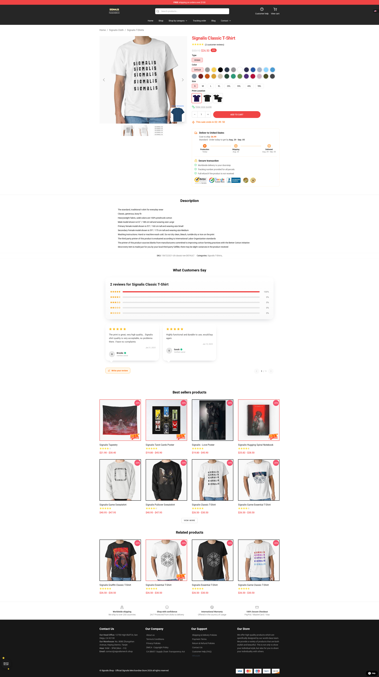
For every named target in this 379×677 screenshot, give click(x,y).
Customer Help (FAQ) (202, 651)
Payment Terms (199, 639)
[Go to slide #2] (143, 130)
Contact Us (197, 647)
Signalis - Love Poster (203, 444)
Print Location (198, 91)
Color (194, 65)
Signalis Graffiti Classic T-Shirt (115, 585)
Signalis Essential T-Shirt (158, 585)
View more (189, 520)
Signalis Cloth (116, 30)
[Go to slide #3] (159, 130)
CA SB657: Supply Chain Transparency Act (165, 651)
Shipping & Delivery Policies (204, 635)
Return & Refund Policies (203, 643)
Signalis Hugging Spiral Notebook (255, 444)
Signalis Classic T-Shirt (204, 504)
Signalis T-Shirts (135, 30)
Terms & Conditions (155, 639)
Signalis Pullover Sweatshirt (160, 504)
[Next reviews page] (271, 371)
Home (102, 30)
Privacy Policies (153, 643)
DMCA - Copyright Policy (157, 647)
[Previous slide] (104, 80)
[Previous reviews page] (256, 371)
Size (194, 81)
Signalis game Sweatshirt (112, 504)
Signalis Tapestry (108, 444)
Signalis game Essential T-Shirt (254, 504)
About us (150, 635)
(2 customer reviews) (214, 44)
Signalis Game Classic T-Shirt (253, 585)
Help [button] (373, 673)
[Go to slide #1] (128, 130)
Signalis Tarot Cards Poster (160, 444)
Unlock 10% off (6, 663)
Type (194, 55)
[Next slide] (182, 80)
